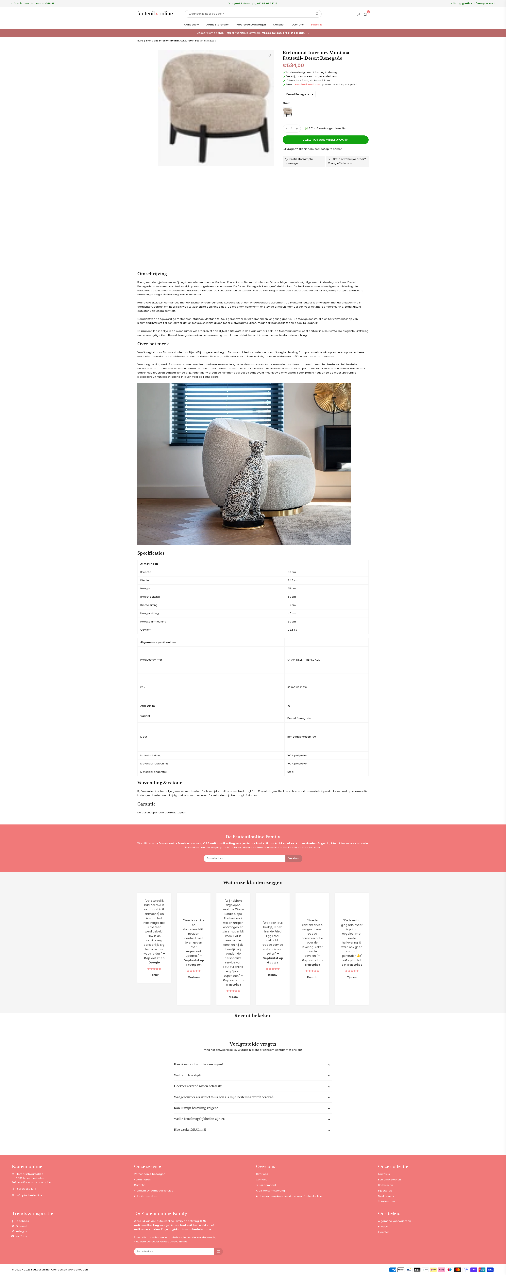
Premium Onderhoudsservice (154, 1190)
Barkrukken (385, 1185)
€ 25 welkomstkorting (270, 1190)
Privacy (383, 1226)
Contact (279, 24)
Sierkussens (386, 1196)
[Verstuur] (218, 1251)
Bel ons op (252, 3)
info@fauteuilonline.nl (31, 1195)
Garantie (140, 1185)
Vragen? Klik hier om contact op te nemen (314, 149)
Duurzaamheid (266, 1185)
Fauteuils (384, 1174)
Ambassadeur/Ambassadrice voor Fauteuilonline (289, 1196)
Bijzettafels (385, 1190)
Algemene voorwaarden (394, 1221)
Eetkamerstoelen (389, 1179)
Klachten (384, 1232)
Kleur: (287, 103)
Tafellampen (386, 1201)
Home (140, 40)
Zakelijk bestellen (145, 1196)
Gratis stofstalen (217, 24)
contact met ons (307, 84)
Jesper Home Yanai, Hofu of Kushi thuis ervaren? (251, 33)
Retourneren (142, 1179)
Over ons (298, 24)
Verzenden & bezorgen (149, 1174)
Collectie (190, 24)
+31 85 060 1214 (26, 1189)
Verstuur (293, 858)
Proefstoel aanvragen (251, 24)
